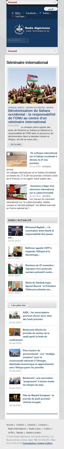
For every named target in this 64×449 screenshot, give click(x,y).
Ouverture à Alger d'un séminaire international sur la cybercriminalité (42, 189)
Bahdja (20, 432)
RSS (17, 13)
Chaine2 (31, 425)
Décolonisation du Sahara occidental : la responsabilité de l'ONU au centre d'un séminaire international (31, 116)
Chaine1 (20, 425)
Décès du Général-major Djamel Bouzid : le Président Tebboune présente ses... (40, 286)
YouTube (19, 16)
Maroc (21, 108)
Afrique (12, 108)
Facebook (31, 13)
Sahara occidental (35, 108)
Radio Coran (35, 429)
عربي (51, 8)
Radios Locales (33, 432)
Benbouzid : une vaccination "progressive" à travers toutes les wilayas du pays (38, 381)
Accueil (9, 425)
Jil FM (10, 432)
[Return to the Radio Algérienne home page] (32, 25)
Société (46, 196)
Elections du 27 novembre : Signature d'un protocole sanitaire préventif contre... (39, 268)
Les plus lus (18, 305)
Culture (47, 429)
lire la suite (16, 144)
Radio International (17, 429)
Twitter (45, 13)
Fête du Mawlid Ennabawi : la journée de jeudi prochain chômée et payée (38, 398)
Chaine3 (43, 425)
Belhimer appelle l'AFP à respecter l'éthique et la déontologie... (38, 251)
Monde (49, 108)
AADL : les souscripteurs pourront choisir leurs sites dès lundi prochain (37, 316)
